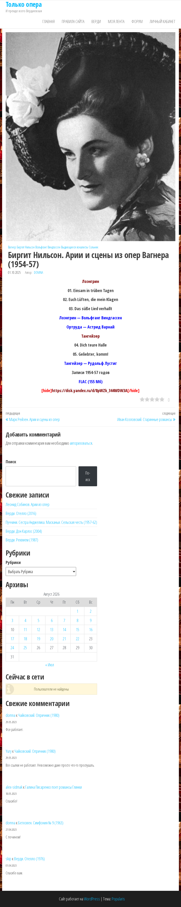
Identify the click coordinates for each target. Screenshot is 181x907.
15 (77, 629)
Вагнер (12, 247)
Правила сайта (73, 21)
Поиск (11, 461)
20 (51, 638)
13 (51, 629)
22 (77, 638)
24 (12, 647)
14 (64, 629)
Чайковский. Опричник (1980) (38, 715)
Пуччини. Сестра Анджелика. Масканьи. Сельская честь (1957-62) (51, 522)
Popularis (118, 899)
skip (8, 858)
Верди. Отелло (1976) (29, 858)
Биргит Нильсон (26, 247)
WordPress (92, 899)
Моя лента (116, 21)
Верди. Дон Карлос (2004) (24, 531)
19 (38, 638)
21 (64, 638)
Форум (137, 21)
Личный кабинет (162, 21)
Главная (48, 21)
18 (25, 638)
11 (25, 629)
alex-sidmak (14, 787)
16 (90, 629)
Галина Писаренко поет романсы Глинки (53, 787)
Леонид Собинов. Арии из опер (27, 504)
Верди (96, 21)
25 (25, 647)
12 (38, 629)
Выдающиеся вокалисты (74, 247)
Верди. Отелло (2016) (21, 513)
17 (12, 638)
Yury (9, 751)
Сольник (93, 247)
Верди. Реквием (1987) (22, 540)
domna (38, 272)
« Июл (49, 665)
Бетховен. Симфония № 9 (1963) (40, 823)
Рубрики (13, 562)
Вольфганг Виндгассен (47, 247)
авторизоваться (81, 443)
